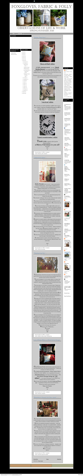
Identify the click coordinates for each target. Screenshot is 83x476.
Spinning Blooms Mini (67, 276)
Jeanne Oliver (66, 143)
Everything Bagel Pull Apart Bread (67, 125)
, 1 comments (47, 392)
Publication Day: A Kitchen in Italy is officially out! (67, 155)
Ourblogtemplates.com (16, 474)
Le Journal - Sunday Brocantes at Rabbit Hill (67, 287)
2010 (23, 60)
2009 (23, 91)
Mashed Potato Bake (14, 54)
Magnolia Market (67, 183)
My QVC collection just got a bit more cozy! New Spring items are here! (67, 162)
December (25, 61)
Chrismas (39, 249)
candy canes (55, 381)
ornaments (45, 153)
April (24, 86)
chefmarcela (66, 229)
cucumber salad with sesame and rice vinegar (67, 139)
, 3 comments (47, 152)
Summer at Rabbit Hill (67, 289)
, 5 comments (47, 247)
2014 (23, 54)
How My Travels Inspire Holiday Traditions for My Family (67, 231)
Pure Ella (65, 148)
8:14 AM (43, 392)
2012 (23, 57)
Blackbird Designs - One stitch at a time (67, 241)
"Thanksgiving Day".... (27, 68)
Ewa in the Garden (67, 251)
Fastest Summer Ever (67, 175)
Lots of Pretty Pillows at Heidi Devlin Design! (27, 71)
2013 (23, 56)
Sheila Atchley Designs (66, 264)
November (25, 63)
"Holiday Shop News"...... (41, 37)
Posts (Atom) (40, 461)
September (25, 79)
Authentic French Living (67, 236)
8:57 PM (43, 453)
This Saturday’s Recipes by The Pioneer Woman (67, 192)
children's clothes (41, 336)
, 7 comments (47, 453)
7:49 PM (43, 152)
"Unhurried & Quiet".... (27, 67)
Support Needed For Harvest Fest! (67, 225)
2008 (23, 93)
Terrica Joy (66, 280)
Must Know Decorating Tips (67, 197)
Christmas (39, 153)
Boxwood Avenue (67, 293)
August (25, 80)
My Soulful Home (67, 196)
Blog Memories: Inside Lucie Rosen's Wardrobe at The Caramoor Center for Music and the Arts (67, 107)
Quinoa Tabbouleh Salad (67, 149)
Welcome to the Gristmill (67, 184)
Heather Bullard (66, 235)
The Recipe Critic (67, 123)
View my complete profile (67, 96)
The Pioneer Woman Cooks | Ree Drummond (67, 189)
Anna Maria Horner (67, 276)
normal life (40, 454)
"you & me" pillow (47, 102)
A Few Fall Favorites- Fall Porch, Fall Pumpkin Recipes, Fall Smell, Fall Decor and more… (67, 132)
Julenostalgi (70, 203)
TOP (82, 474)
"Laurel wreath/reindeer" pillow (47, 137)
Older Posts (59, 459)
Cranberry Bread (13, 53)
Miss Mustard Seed (67, 112)
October (25, 77)
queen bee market (45, 454)
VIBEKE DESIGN (67, 201)
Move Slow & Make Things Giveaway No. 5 (67, 114)
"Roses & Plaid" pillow (47, 64)
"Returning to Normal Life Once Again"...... (27, 75)
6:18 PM (43, 334)
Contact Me (20, 33)
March (25, 87)
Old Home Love (66, 179)
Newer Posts (36, 459)
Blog (13, 33)
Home (47, 459)
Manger (65, 153)
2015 (23, 53)
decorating (43, 249)
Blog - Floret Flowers (67, 296)
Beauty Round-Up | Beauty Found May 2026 (67, 144)
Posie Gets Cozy (66, 174)
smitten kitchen (66, 137)
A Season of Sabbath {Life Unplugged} (67, 282)
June (24, 83)
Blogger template (4, 474)
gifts (42, 153)
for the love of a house (67, 211)
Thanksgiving (49, 336)
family (45, 336)
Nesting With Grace (67, 129)
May (24, 84)
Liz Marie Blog (66, 160)
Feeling (65, 170)
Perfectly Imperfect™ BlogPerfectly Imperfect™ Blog (67, 168)
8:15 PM (43, 247)
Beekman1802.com (67, 223)
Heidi (66, 70)
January (25, 90)
